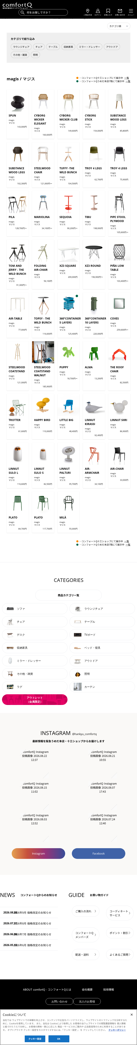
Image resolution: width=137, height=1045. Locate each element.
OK (58, 1038)
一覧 (126, 77)
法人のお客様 (87, 1001)
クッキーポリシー (117, 1029)
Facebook (99, 853)
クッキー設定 (35, 1038)
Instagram (38, 853)
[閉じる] (131, 1014)
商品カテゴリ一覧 (68, 595)
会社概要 (87, 989)
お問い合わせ (59, 1001)
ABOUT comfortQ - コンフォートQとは (47, 989)
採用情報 (108, 989)
